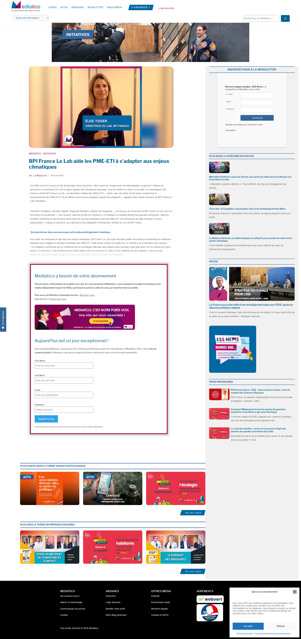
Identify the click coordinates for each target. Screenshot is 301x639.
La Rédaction (40, 175)
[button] (294, 591)
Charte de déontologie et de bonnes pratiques (272, 633)
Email (37, 390)
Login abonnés (166, 8)
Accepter (248, 626)
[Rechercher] (285, 18)
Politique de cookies (245, 633)
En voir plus (193, 512)
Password (39, 404)
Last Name (40, 375)
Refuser (281, 626)
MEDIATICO (35, 153)
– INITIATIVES (48, 153)
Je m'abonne (3, 318)
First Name (40, 360)
